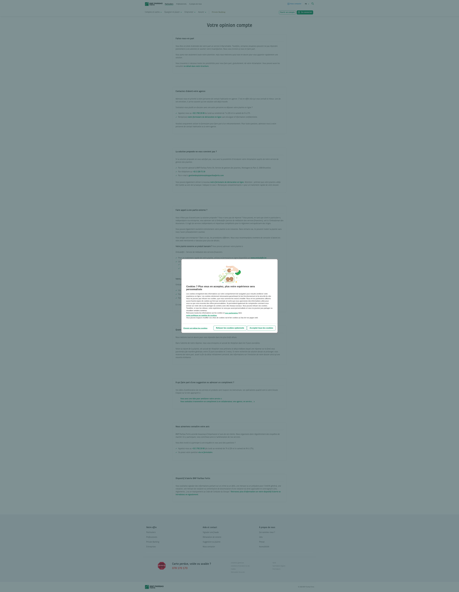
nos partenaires (231, 313)
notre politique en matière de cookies (201, 315)
